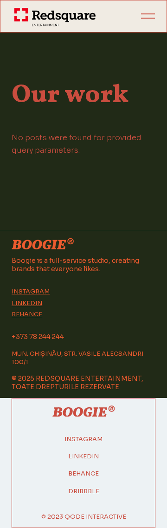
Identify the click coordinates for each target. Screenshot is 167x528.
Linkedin (27, 303)
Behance (27, 314)
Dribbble (83, 491)
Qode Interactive (95, 517)
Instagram (31, 291)
